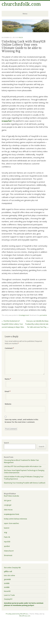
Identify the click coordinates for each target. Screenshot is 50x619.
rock (21, 37)
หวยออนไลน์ (7, 121)
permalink (43, 315)
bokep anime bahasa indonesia (15, 519)
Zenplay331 (8, 599)
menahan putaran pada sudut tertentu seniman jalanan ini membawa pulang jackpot (23, 604)
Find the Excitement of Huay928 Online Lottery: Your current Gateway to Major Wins (13, 324)
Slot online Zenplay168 (12, 568)
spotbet (7, 546)
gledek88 (7, 579)
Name (8, 379)
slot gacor (7, 500)
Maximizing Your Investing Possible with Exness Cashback (24, 483)
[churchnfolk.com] (25, 32)
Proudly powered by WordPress (17, 614)
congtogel (7, 505)
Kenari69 (7, 591)
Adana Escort (9, 551)
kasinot (6, 528)
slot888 (6, 583)
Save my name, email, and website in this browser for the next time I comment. (21, 420)
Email (8, 391)
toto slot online (9, 575)
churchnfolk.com (21, 4)
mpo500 (7, 542)
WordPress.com (24, 616)
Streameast (8, 555)
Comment (9, 348)
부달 (5, 532)
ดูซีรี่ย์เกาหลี (8, 571)
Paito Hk (7, 537)
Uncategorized (24, 315)
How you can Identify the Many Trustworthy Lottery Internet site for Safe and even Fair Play (36, 324)
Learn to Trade (9, 595)
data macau (8, 510)
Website (8, 404)
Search (6, 443)
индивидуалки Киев (11, 514)
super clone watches (11, 523)
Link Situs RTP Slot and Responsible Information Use (22, 466)
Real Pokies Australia (11, 496)
